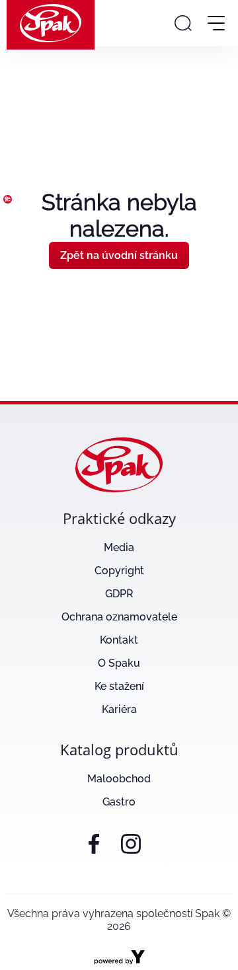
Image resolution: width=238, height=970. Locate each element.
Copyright (119, 570)
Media (119, 547)
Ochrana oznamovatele (119, 617)
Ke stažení (119, 686)
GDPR (119, 593)
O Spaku (119, 663)
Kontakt (119, 640)
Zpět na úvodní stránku (119, 255)
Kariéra (119, 709)
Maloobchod (119, 778)
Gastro (119, 802)
